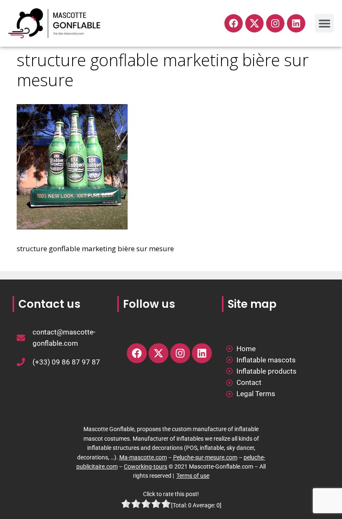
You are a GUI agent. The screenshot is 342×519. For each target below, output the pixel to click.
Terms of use (192, 475)
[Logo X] (254, 23)
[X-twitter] (158, 353)
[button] (324, 23)
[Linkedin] (296, 23)
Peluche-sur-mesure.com (205, 457)
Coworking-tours (145, 466)
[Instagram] (275, 23)
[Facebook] (233, 23)
